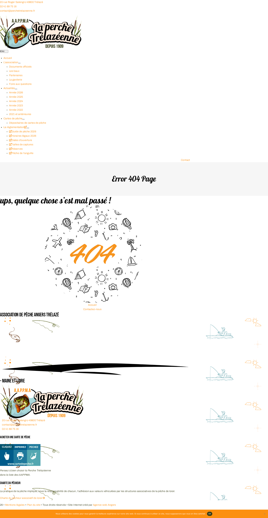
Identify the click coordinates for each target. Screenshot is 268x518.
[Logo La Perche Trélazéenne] (42, 386)
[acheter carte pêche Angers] (20, 446)
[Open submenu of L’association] (19, 63)
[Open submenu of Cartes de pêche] (23, 119)
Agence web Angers (104, 504)
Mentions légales (15, 504)
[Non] (264, 513)
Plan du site (33, 504)
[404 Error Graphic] (93, 207)
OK (209, 514)
